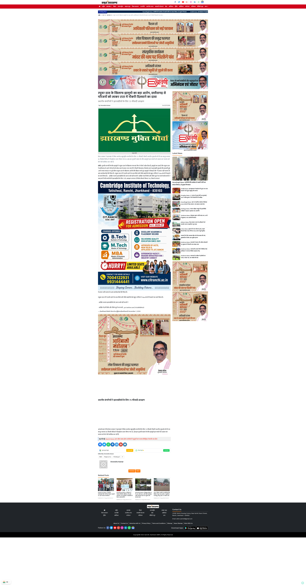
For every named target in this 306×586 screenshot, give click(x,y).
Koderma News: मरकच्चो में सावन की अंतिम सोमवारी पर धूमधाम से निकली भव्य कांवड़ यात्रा (194, 243)
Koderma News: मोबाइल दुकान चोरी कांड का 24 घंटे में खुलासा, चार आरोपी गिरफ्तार (194, 217)
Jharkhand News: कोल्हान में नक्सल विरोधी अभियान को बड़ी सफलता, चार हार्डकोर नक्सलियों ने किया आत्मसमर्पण (125, 495)
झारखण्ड (109, 15)
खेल (166, 6)
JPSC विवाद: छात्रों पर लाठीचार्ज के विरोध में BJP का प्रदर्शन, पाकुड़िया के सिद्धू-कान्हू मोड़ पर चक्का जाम (162, 494)
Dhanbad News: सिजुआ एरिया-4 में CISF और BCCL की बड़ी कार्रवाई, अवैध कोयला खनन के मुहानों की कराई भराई (143, 495)
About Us (116, 523)
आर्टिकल (171, 6)
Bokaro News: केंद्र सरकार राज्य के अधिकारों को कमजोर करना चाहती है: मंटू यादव (193, 223)
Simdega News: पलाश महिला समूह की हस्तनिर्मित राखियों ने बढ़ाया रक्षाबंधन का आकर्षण (193, 210)
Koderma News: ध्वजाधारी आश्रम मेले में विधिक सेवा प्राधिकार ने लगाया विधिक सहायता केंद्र (194, 250)
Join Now (166, 450)
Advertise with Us (134, 523)
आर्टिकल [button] (181, 6)
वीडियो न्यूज (200, 6)
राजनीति (142, 6)
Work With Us (188, 523)
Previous (131, 471)
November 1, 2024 (134, 311)
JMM (101, 457)
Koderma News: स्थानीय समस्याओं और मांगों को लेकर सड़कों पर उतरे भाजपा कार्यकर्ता (106, 494)
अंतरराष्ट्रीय (120, 6)
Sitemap (169, 523)
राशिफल (193, 6)
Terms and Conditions (159, 523)
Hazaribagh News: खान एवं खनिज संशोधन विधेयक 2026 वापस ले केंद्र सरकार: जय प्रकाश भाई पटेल (194, 203)
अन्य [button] (206, 6)
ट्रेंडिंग (176, 6)
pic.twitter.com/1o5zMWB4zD (134, 307)
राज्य (103, 15)
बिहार (114, 6)
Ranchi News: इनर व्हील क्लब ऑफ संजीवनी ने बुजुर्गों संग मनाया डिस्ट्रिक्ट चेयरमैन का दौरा (131, 439)
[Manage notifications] (302, 583)
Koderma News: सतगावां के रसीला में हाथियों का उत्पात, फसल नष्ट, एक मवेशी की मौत (193, 257)
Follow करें (129, 450)
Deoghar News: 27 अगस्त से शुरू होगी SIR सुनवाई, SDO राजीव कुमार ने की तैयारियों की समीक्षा (194, 196)
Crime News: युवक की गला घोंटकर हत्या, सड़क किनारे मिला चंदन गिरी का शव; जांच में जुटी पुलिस (193, 230)
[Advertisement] (134, 386)
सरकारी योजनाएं (159, 6)
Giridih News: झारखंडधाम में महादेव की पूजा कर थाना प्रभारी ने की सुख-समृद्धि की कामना (171, 12)
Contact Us (124, 523)
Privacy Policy (146, 523)
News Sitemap (178, 523)
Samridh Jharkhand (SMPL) (152, 535)
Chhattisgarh (117, 457)
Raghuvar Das (108, 457)
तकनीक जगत (149, 6)
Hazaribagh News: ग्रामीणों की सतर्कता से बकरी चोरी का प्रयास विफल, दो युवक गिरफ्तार (123, 12)
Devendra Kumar (105, 105)
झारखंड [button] (109, 6)
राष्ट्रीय (103, 6)
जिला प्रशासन (135, 6)
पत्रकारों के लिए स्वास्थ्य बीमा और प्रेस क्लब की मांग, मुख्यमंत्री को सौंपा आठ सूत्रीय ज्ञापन (193, 237)
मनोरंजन (187, 6)
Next (138, 471)
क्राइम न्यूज (127, 6)
